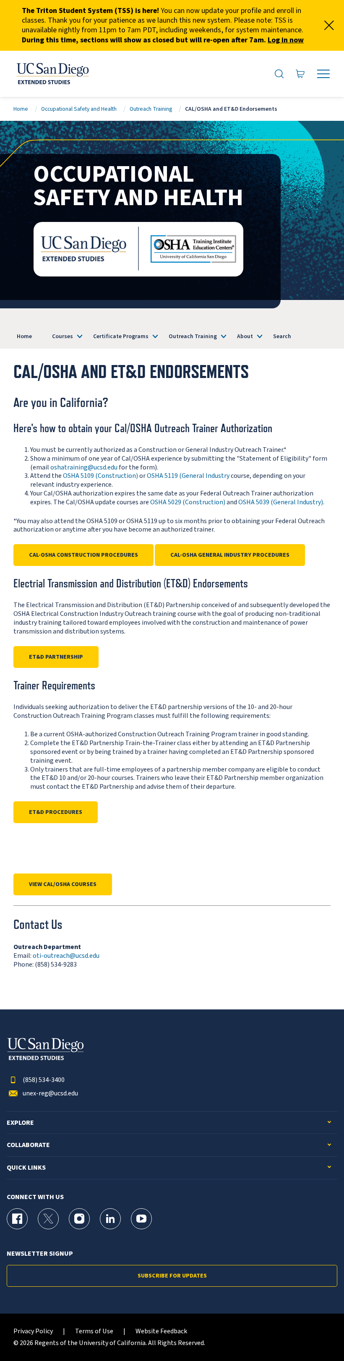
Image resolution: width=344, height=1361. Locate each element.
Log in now (286, 40)
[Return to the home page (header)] (52, 74)
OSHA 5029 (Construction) (187, 502)
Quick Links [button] (26, 1167)
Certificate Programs (121, 336)
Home (20, 109)
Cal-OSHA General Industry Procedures (229, 555)
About (245, 336)
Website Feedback (161, 1331)
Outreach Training (151, 109)
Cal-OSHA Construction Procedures (83, 555)
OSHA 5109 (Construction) (100, 475)
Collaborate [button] (28, 1145)
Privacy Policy (33, 1331)
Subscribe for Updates (172, 1276)
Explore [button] (20, 1123)
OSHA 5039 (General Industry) (280, 502)
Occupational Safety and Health (79, 109)
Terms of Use (94, 1331)
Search (282, 336)
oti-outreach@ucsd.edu (66, 955)
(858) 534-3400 (44, 1080)
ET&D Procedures (55, 812)
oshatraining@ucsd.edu (83, 467)
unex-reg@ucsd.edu (50, 1093)
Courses (62, 336)
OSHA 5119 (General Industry (188, 475)
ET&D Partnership (56, 657)
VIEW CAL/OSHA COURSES (62, 884)
